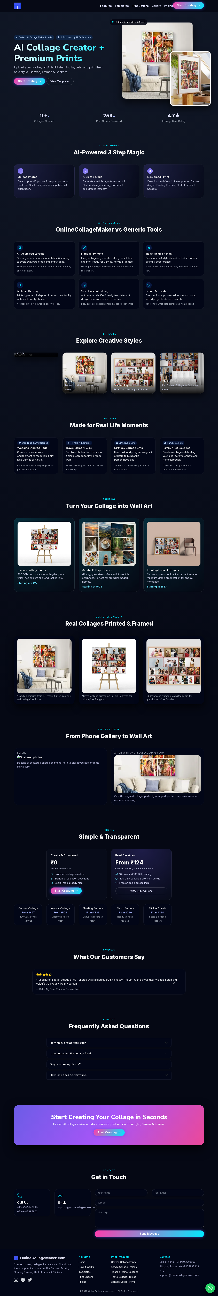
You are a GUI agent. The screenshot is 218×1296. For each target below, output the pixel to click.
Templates (122, 6)
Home (82, 1262)
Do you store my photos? (65, 1064)
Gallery (156, 6)
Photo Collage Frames (123, 1276)
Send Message (149, 1233)
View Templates (60, 81)
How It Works (86, 1266)
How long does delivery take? (68, 1075)
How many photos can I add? (68, 1043)
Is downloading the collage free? (70, 1053)
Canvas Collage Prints (123, 1262)
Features (106, 6)
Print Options (140, 6)
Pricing (168, 6)
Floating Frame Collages (124, 1271)
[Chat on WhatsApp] (210, 1288)
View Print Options (141, 890)
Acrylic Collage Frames (124, 1266)
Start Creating (187, 5)
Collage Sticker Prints (123, 1281)
